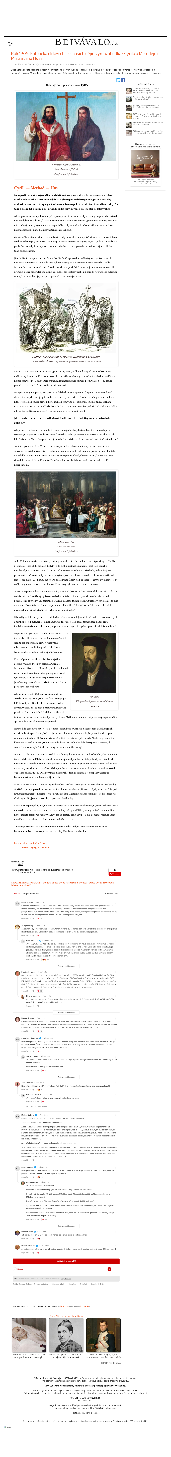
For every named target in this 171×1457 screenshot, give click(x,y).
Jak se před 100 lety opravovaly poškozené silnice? (148, 98)
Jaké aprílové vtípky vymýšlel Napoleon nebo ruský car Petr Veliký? (103, 1355)
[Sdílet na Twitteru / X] (118, 81)
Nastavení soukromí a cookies (86, 1412)
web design (105, 1407)
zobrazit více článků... (111, 1362)
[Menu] (10, 44)
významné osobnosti (45, 64)
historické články (26, 64)
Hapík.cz (152, 143)
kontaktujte (93, 1392)
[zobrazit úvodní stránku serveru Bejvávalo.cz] (86, 44)
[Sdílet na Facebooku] (123, 81)
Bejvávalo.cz (94, 1397)
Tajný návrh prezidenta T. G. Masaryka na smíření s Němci (146, 106)
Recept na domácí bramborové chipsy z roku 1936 (148, 123)
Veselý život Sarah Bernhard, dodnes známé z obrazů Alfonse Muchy (147, 116)
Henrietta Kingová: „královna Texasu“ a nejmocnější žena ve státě (66, 1355)
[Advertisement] (85, 17)
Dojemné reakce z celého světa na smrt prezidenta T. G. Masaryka (29, 1355)
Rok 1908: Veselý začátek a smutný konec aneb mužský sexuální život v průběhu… (146, 90)
